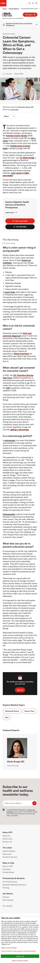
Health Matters (14, 9)
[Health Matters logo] (7, 15)
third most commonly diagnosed (17, 334)
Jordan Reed (14, 110)
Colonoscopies (9, 514)
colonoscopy (9, 440)
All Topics (29, 15)
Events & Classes (10, 857)
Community (7, 839)
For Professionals (10, 881)
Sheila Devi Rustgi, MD (25, 107)
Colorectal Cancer (9, 34)
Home (5, 9)
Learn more (9, 212)
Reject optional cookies (20, 960)
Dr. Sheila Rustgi (27, 157)
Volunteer (7, 869)
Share (6, 116)
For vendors (7, 906)
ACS (8, 388)
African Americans (21, 353)
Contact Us (7, 841)
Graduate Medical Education (14, 884)
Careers (6, 897)
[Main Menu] (36, 3)
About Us (6, 836)
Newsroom (7, 854)
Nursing (6, 887)
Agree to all (20, 956)
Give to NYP (8, 866)
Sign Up (20, 690)
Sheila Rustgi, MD (15, 761)
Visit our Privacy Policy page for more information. (18, 951)
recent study (9, 292)
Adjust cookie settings (9, 948)
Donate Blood (8, 872)
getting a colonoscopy (19, 429)
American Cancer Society (16, 135)
